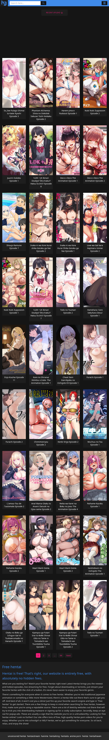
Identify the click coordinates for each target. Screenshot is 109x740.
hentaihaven (95, 736)
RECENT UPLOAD (53, 12)
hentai (85, 736)
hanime (44, 736)
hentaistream (33, 736)
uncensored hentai (17, 736)
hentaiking (54, 736)
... (54, 655)
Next (68, 655)
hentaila (65, 736)
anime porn (75, 736)
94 (61, 655)
